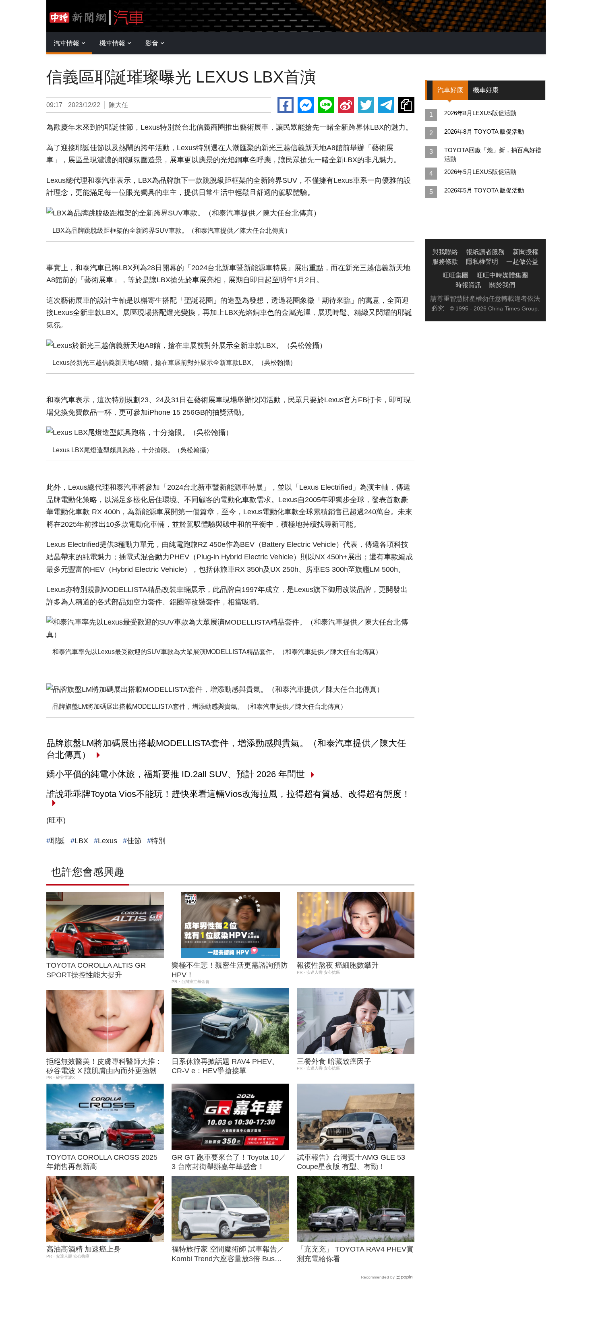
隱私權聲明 (482, 261)
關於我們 (502, 284)
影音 (151, 43)
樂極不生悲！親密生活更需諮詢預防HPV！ (230, 970)
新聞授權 (525, 251)
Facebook (285, 105)
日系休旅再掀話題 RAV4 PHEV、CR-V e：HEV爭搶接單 (225, 1066)
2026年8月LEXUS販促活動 (480, 113)
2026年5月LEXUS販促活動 (480, 171)
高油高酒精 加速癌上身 (83, 1249)
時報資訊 (468, 284)
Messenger (306, 105)
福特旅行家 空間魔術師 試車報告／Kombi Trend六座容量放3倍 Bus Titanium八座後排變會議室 (228, 1254)
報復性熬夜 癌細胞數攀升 (338, 965)
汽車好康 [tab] (450, 90)
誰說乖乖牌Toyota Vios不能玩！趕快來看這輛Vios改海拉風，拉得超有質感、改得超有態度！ (228, 794)
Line (326, 105)
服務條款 (445, 261)
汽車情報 (66, 43)
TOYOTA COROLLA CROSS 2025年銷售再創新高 (101, 1162)
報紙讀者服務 (485, 251)
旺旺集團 (455, 275)
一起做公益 (522, 261)
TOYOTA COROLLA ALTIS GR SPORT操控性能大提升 (96, 970)
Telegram (386, 105)
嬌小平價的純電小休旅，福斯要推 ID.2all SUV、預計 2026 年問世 (175, 774)
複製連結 (406, 105)
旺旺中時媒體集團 (502, 275)
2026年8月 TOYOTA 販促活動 (484, 131)
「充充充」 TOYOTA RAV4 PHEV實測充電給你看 (355, 1253)
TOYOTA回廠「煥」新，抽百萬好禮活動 (492, 154)
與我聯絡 (445, 251)
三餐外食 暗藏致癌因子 (334, 1061)
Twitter (366, 105)
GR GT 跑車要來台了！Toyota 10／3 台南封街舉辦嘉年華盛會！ (229, 1162)
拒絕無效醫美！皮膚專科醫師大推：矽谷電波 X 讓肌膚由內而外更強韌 (104, 1066)
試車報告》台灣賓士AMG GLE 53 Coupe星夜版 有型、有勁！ (351, 1162)
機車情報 (112, 43)
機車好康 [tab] (486, 90)
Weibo (346, 105)
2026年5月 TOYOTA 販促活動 (484, 190)
